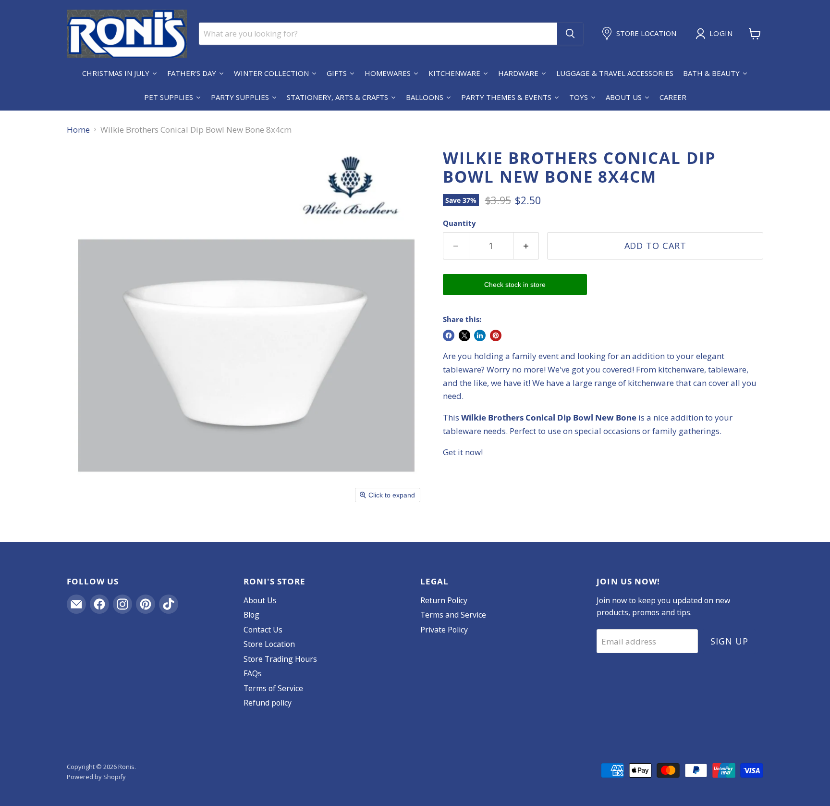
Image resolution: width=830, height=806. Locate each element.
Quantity (459, 223)
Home (78, 130)
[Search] (570, 34)
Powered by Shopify (96, 776)
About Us (260, 600)
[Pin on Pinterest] (495, 335)
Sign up (729, 641)
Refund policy (268, 702)
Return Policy (443, 600)
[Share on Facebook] (448, 335)
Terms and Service (453, 614)
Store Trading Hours (280, 659)
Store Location (269, 644)
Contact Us (263, 629)
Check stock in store (515, 284)
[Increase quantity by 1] (526, 246)
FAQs (253, 673)
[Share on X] (464, 335)
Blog (251, 614)
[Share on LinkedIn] (480, 335)
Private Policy (444, 629)
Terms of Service (273, 688)
